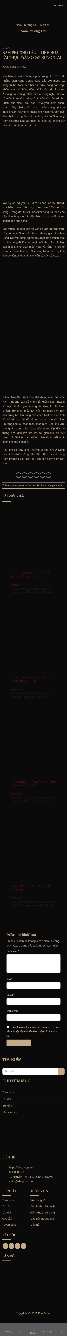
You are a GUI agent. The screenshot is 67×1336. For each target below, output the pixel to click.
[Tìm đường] (7, 1327)
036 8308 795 (17, 1172)
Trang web (12, 1010)
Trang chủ (8, 1092)
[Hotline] (33, 1327)
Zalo (20, 1332)
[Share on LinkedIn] (48, 475)
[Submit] (61, 1071)
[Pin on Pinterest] (42, 475)
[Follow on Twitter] (23, 1246)
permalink (57, 485)
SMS (61, 1332)
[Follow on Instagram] (11, 1246)
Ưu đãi (6, 1098)
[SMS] (61, 1327)
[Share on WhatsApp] (18, 475)
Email (10, 995)
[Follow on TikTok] (17, 1246)
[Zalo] (20, 1327)
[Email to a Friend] (36, 475)
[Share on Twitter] (30, 475)
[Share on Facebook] (24, 475)
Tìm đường (7, 1332)
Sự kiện (6, 48)
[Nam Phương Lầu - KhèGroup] (33, 5)
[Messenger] (48, 1327)
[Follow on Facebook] (5, 1246)
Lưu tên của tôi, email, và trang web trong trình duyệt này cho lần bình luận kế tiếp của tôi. (33, 1031)
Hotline (33, 1333)
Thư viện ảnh (10, 1112)
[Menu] (4, 5)
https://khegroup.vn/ (21, 1167)
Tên (9, 979)
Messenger (48, 1332)
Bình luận (13, 951)
